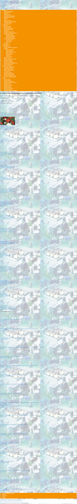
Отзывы (3, 6)
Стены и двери (3, 471)
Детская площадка (3, 403)
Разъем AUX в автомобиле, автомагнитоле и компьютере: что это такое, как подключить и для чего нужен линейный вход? (22, 347)
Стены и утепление (9, 54)
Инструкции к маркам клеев (9, 66)
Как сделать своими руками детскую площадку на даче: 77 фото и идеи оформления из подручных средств (19, 402)
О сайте (3, 3)
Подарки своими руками (8, 88)
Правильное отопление (10, 37)
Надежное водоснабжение (10, 36)
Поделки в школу (7, 83)
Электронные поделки (8, 22)
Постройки (6, 48)
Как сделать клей (7, 71)
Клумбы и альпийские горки (9, 62)
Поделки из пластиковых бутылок (10, 82)
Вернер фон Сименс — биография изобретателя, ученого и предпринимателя (14, 433)
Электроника (4, 10)
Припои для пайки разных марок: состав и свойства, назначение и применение (14, 479)
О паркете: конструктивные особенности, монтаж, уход (10, 442)
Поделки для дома (7, 26)
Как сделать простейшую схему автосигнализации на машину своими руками (14, 424)
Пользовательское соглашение (8, 493)
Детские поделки (7, 79)
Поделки (3, 78)
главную (8, 101)
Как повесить (6, 30)
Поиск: (1, 310)
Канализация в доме (9, 35)
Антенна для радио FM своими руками (7, 461)
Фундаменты (8, 55)
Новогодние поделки (8, 89)
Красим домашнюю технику (9, 73)
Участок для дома (9, 56)
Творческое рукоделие (8, 84)
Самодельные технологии (9, 31)
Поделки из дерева (7, 27)
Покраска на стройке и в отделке (10, 75)
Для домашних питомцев (8, 28)
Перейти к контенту (3, 0)
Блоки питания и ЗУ (7, 14)
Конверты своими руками (8, 81)
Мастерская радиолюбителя (9, 17)
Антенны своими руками (8, 11)
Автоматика (6, 13)
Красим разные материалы (9, 74)
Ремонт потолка (9, 40)
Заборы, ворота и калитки (10, 52)
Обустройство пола (9, 39)
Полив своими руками (8, 61)
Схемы (5, 19)
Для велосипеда (7, 44)
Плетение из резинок (8, 87)
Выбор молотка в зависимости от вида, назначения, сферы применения (13, 356)
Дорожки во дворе (7, 57)
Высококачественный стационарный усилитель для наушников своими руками (14, 415)
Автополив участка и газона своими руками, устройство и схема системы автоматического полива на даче (19, 328)
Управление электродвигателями (10, 21)
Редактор (4, 494)
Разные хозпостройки (10, 49)
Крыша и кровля (9, 53)
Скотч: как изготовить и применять (10, 90)
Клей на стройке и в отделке (9, 70)
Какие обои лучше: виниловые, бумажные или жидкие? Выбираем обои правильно (15, 470)
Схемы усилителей (7, 20)
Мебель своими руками (8, 29)
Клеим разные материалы (9, 67)
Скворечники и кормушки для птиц (10, 63)
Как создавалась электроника (5, 434)
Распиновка (6, 18)
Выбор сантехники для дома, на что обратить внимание (10, 393)
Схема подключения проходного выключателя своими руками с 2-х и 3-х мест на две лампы (16, 405)
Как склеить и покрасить (6, 65)
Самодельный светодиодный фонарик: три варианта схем (10, 337)
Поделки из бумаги (7, 80)
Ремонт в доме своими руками (9, 38)
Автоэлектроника (7, 12)
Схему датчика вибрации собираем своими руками (9, 319)
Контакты (3, 7)
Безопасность (4, 8)
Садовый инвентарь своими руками (10, 47)
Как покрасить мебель (8, 72)
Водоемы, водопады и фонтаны (10, 58)
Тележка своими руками (8, 64)
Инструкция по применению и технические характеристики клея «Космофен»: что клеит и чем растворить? (19, 365)
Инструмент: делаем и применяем (10, 32)
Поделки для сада (7, 46)
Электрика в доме (7, 23)
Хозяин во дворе (5, 45)
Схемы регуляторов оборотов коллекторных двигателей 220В (11, 374)
